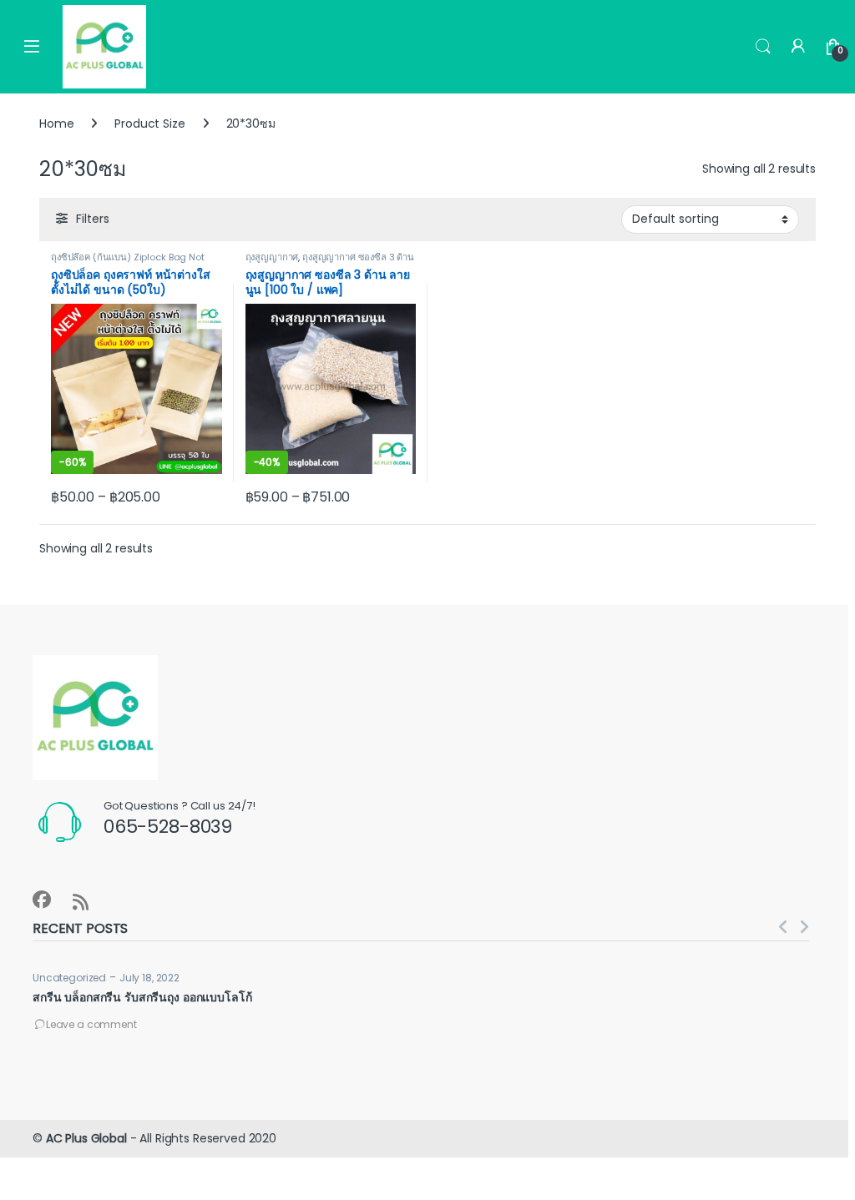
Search (763, 47)
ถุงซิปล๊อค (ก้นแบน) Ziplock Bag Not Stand (128, 262)
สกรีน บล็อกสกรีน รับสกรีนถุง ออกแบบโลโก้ (142, 997)
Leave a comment (91, 1024)
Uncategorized (69, 978)
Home (56, 123)
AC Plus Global (86, 1138)
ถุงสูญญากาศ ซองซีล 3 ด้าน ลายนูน (330, 262)
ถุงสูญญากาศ (272, 257)
